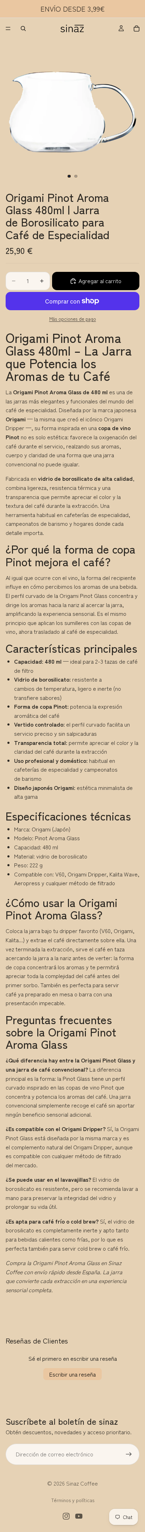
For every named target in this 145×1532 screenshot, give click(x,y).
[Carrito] (136, 28)
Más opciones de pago (72, 318)
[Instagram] (66, 1516)
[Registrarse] (128, 1454)
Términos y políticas (72, 1500)
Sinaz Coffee (82, 1483)
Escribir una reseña (72, 1374)
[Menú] (8, 28)
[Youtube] (79, 1516)
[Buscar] (23, 28)
